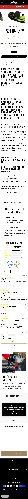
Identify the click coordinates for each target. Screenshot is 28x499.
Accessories (16, 26)
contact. (5, 389)
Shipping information (14, 192)
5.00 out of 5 (17, 246)
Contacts (13, 473)
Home (10, 26)
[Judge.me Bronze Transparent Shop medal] (17, 264)
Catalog (13, 465)
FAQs (14, 195)
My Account (14, 478)
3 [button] (14, 345)
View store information (8, 64)
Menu (13, 460)
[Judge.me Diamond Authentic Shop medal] (10, 264)
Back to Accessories (15, 453)
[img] (4, 275)
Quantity (14, 49)
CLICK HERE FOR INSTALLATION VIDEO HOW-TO (13, 160)
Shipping (8, 38)
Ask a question (14, 198)
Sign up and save (14, 469)
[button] (8, 250)
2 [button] (12, 345)
